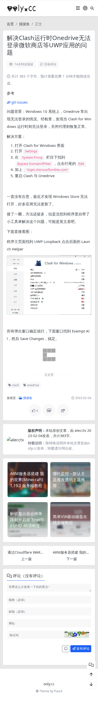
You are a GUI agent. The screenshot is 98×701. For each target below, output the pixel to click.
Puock (58, 691)
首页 (10, 24)
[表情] (65, 648)
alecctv (81, 430)
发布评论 (82, 648)
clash (15, 385)
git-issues (19, 102)
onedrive (32, 385)
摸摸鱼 (24, 24)
